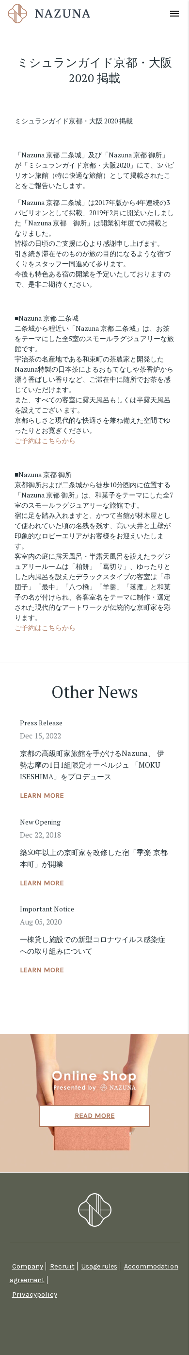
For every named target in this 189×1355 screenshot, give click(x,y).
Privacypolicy (34, 1294)
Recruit (62, 1266)
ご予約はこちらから (45, 440)
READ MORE (95, 1115)
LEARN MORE (42, 795)
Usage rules (99, 1266)
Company (27, 1266)
